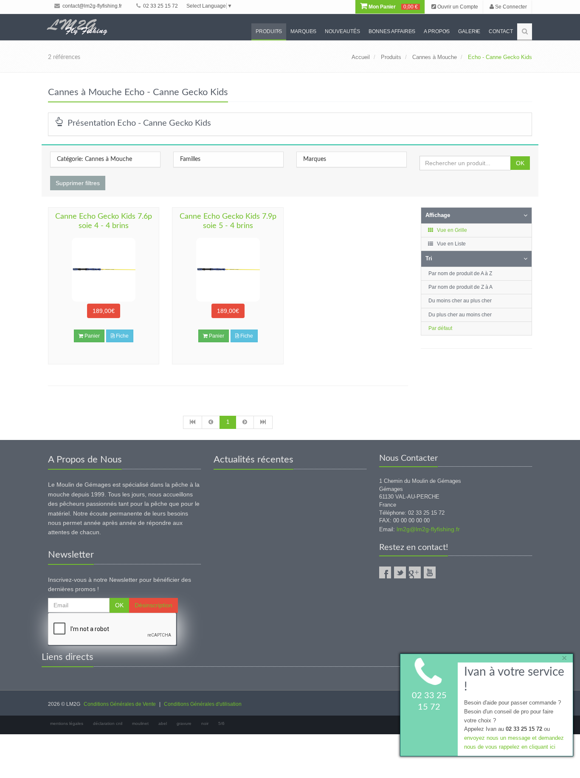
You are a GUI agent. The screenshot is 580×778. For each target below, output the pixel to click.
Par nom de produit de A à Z (460, 273)
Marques (303, 31)
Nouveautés (342, 31)
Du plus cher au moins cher (460, 315)
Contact (501, 31)
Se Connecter (510, 7)
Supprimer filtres (78, 183)
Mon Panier (392, 7)
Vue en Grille (451, 230)
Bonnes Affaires (392, 31)
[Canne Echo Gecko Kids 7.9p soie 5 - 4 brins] (227, 270)
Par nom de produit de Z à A (460, 287)
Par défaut (440, 328)
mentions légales (66, 723)
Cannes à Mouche (434, 57)
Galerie (469, 31)
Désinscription (153, 605)
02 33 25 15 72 (160, 6)
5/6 (221, 723)
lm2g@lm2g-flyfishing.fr (428, 529)
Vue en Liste (451, 244)
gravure (184, 723)
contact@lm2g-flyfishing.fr (91, 6)
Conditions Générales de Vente (120, 704)
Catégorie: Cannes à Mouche (94, 159)
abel (162, 723)
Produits (269, 31)
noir (204, 723)
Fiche (122, 336)
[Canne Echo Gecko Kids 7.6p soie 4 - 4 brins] (103, 270)
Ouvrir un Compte (457, 7)
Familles (190, 159)
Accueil (361, 57)
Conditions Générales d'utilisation (203, 704)
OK (520, 163)
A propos (437, 31)
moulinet (140, 723)
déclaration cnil (107, 723)
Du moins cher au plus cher (460, 301)
